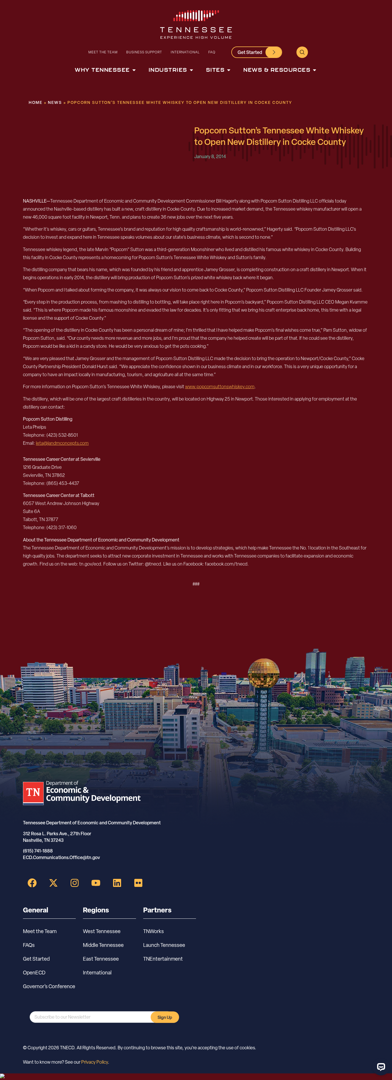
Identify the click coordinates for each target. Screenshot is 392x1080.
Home (35, 102)
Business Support (144, 52)
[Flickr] (138, 883)
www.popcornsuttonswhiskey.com (220, 387)
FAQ (212, 52)
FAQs (29, 945)
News (55, 102)
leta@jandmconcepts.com (62, 443)
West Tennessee (102, 931)
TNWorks (153, 931)
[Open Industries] (191, 70)
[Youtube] (96, 883)
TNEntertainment (163, 958)
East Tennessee (101, 958)
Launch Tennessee (164, 945)
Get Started (36, 958)
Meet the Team (103, 52)
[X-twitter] (53, 883)
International (185, 52)
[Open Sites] (228, 70)
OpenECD (34, 972)
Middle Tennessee (103, 945)
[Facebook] (32, 883)
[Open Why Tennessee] (134, 70)
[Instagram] (74, 883)
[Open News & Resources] (314, 70)
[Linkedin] (117, 883)
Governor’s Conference (49, 986)
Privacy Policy (94, 1062)
